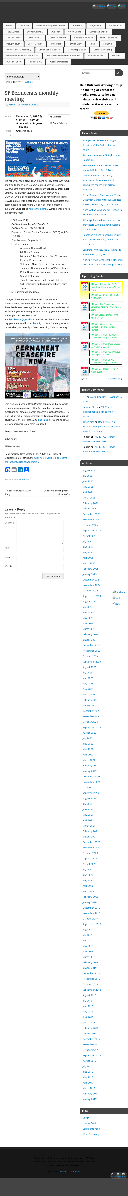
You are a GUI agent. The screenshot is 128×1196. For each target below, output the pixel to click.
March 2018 (89, 1022)
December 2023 (91, 645)
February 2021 (90, 831)
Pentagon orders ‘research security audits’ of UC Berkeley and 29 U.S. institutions (102, 239)
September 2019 (92, 924)
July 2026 (87, 475)
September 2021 (92, 792)
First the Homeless (83, 37)
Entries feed (89, 1123)
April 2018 (88, 1017)
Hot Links (107, 43)
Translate (28, 81)
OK (118, 72)
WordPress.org (91, 1134)
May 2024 (88, 617)
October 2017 (90, 1049)
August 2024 (89, 601)
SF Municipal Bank (76, 49)
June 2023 (88, 678)
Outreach (55, 31)
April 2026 (88, 492)
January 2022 (90, 770)
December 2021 (91, 776)
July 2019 (87, 935)
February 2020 (90, 896)
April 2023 (88, 688)
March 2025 (89, 563)
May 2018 (88, 1011)
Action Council (75, 31)
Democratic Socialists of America (22, 55)
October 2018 (90, 984)
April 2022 (88, 754)
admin (12, 105)
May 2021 (88, 814)
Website (8, 566)
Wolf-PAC (117, 55)
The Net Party (13, 37)
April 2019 (88, 951)
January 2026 (90, 508)
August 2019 (89, 929)
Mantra (63, 1171)
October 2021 (90, 787)
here (35, 323)
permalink (24, 479)
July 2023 (87, 672)
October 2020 (90, 853)
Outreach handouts (98, 31)
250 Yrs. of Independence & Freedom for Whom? (99, 411)
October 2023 (90, 656)
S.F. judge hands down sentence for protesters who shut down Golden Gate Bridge (102, 224)
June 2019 (88, 940)
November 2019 (91, 913)
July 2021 (87, 803)
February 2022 (90, 765)
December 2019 (91, 907)
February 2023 (90, 699)
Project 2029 (115, 25)
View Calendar (114, 378)
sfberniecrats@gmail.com (21, 319)
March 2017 (89, 1088)
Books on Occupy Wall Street (50, 25)
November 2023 (91, 650)
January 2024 (90, 639)
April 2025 (88, 557)
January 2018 (90, 1033)
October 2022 (90, 721)
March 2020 (89, 891)
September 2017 (92, 1055)
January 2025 (90, 574)
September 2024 (92, 596)
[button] (59, 123)
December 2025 (91, 514)
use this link (44, 420)
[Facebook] (99, 6)
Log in (86, 1117)
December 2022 (91, 710)
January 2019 (90, 967)
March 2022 (89, 760)
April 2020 (88, 885)
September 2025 (92, 530)
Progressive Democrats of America (63, 55)
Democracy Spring (103, 49)
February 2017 (90, 1093)
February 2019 (90, 962)
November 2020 (91, 847)
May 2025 (88, 552)
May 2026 (88, 486)
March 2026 (89, 497)
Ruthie (92, 43)
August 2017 (89, 1060)
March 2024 (89, 628)
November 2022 (91, 716)
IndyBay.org (95, 25)
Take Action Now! (96, 55)
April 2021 (88, 820)
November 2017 (91, 1044)
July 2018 (87, 1000)
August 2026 (89, 470)
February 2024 (90, 634)
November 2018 (91, 978)
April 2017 (88, 1082)
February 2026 (90, 503)
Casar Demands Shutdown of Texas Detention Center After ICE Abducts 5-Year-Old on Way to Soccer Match (102, 199)
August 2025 (89, 535)
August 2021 (89, 798)
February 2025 (90, 568)
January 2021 (90, 836)
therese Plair (89, 407)
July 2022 (87, 738)
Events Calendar (35, 31)
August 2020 (89, 863)
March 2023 (89, 694)
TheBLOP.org (12, 31)
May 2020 (88, 880)
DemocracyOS (34, 37)
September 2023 (92, 661)
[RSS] (121, 6)
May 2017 (88, 1077)
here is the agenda (38, 208)
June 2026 (88, 481)
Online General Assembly (18, 49)
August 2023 (89, 667)
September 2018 (92, 989)
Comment (8, 525)
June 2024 (88, 612)
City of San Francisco (49, 49)
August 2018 (89, 995)
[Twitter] (111, 6)
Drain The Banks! (108, 37)
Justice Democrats (59, 61)
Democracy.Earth (57, 37)
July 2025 (87, 541)
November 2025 (91, 519)
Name (8, 550)
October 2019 (90, 918)
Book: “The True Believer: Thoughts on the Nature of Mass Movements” (102, 426)
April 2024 (88, 623)
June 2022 (88, 743)
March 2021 (89, 825)
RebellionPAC (35, 61)
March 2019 (89, 956)
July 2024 (87, 606)
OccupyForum (13, 43)
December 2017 (91, 1038)
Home (9, 25)
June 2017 (88, 1071)
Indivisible (77, 25)
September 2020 (92, 858)
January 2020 (90, 902)
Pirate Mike (55, 43)
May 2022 (88, 749)
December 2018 (91, 973)
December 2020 (91, 842)
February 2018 (90, 1027)
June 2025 (88, 546)
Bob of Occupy (35, 43)
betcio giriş (88, 421)
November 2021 (91, 781)
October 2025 (90, 524)
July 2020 (87, 869)
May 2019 (88, 945)
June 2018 (88, 1006)
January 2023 (90, 705)
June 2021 (88, 809)
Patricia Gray (75, 43)
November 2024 (91, 585)
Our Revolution (13, 61)
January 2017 (90, 1099)
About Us (24, 25)
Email (7, 559)
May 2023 (88, 683)
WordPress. (75, 1171)
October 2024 (90, 590)
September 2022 (92, 727)
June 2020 (88, 874)
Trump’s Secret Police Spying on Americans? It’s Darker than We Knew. (100, 145)
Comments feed (91, 1128)
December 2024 (91, 579)
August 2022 (89, 732)
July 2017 (87, 1066)
